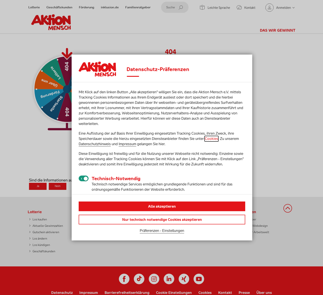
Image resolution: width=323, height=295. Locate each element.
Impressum (127, 143)
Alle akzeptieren (162, 206)
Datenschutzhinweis (95, 143)
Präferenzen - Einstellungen (162, 230)
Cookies (211, 138)
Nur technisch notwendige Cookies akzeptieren (162, 219)
